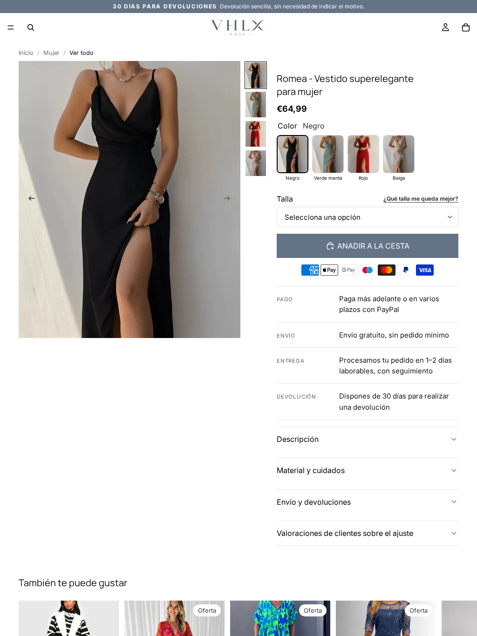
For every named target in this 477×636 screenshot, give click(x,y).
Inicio (26, 52)
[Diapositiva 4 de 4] (255, 163)
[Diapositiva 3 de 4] (255, 134)
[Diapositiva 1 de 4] (255, 75)
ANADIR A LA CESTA (373, 245)
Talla (285, 198)
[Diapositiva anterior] (29, 199)
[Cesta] (466, 27)
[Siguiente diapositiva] (230, 199)
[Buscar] (30, 27)
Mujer (51, 52)
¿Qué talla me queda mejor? (420, 198)
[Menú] (10, 27)
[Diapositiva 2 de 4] (255, 104)
